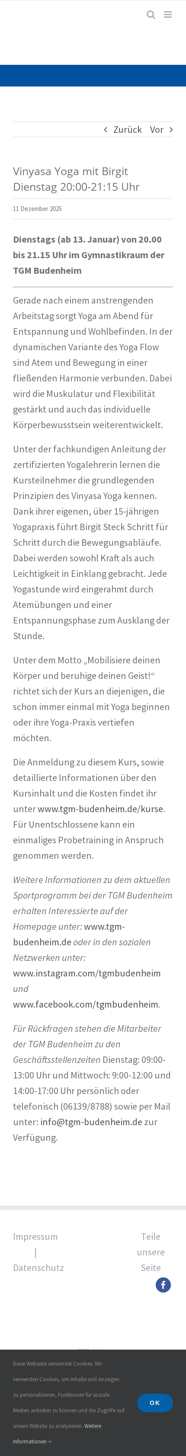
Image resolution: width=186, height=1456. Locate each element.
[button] (163, 1285)
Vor (157, 129)
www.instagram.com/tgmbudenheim (87, 973)
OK (155, 1402)
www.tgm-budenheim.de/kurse (100, 809)
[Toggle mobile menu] (168, 14)
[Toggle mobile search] (151, 14)
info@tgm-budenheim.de (91, 1122)
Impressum (35, 1236)
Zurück (127, 129)
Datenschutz (38, 1267)
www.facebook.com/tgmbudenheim (85, 1004)
